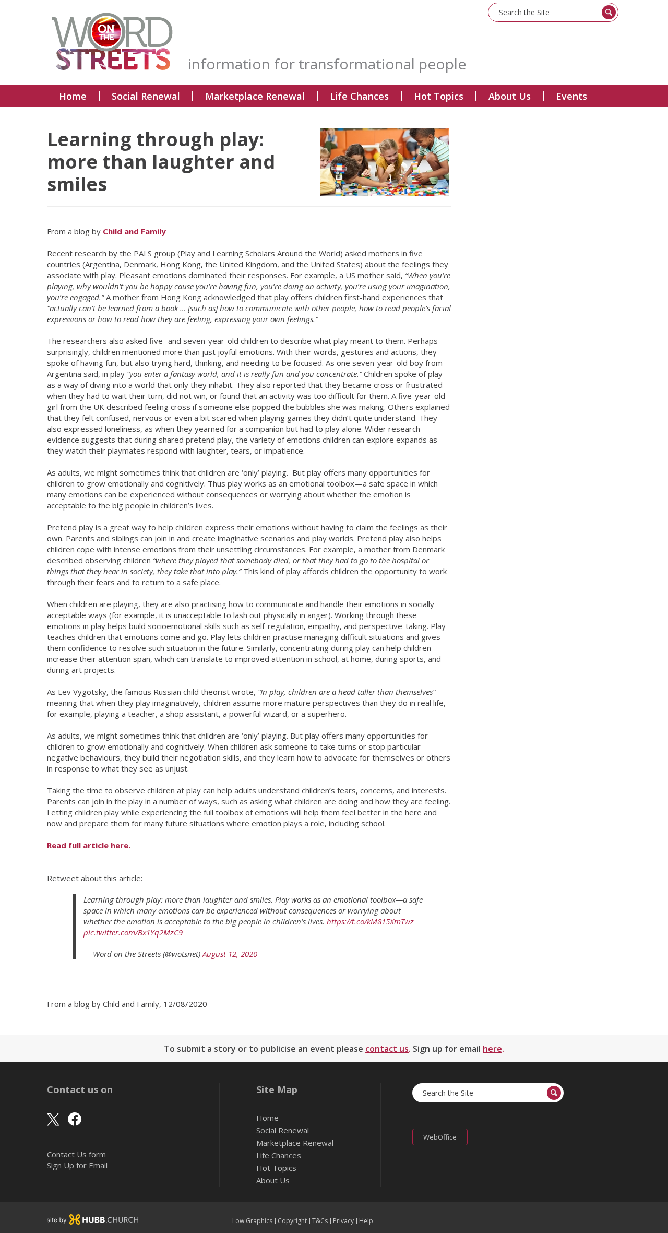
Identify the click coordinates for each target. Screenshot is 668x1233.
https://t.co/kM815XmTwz (370, 921)
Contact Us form (76, 1154)
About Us (509, 96)
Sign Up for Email (77, 1165)
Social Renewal (146, 96)
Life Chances (359, 96)
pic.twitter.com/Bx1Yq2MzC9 (133, 932)
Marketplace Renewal (255, 96)
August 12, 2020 (229, 954)
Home (73, 96)
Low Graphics (252, 1221)
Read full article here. (88, 845)
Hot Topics (438, 96)
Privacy (343, 1221)
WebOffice (440, 1137)
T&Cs (320, 1221)
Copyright (292, 1221)
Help (366, 1221)
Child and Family (134, 231)
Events (571, 96)
